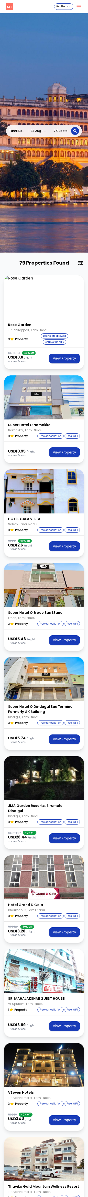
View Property (64, 358)
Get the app (63, 6)
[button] (44, 297)
